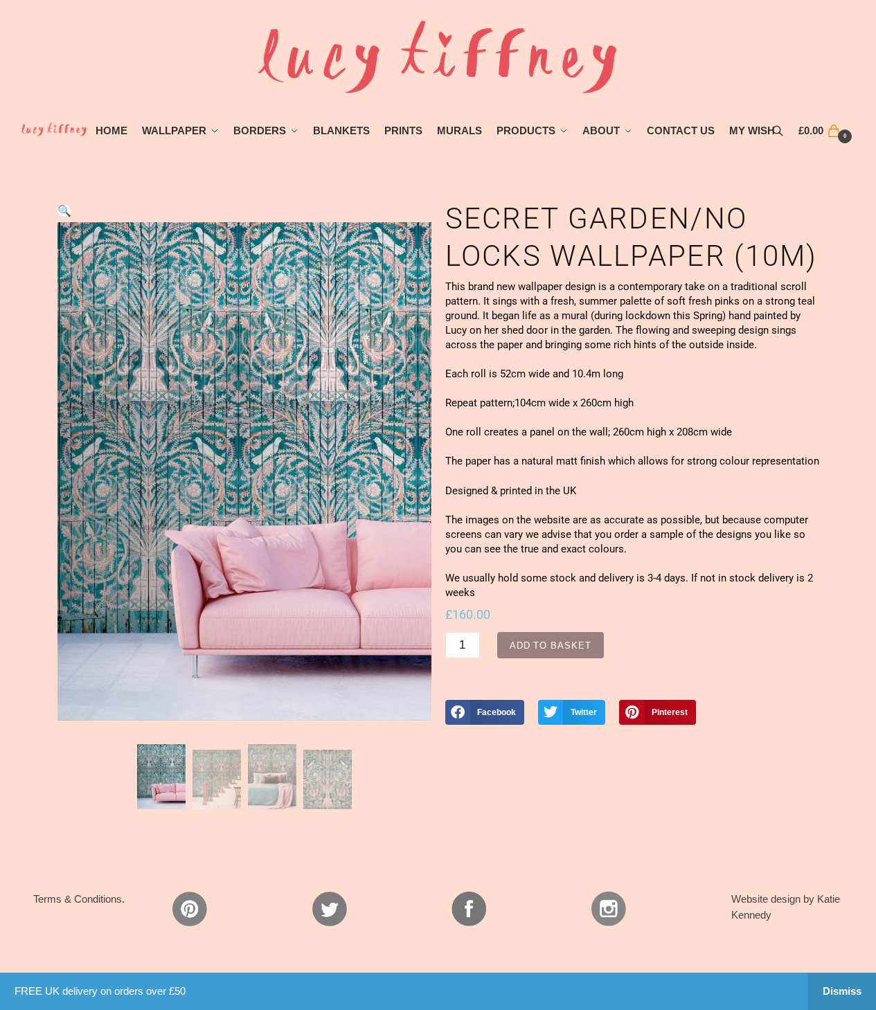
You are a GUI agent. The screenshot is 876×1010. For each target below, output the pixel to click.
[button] (64, 211)
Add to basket (550, 645)
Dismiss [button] (842, 991)
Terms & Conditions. (79, 899)
